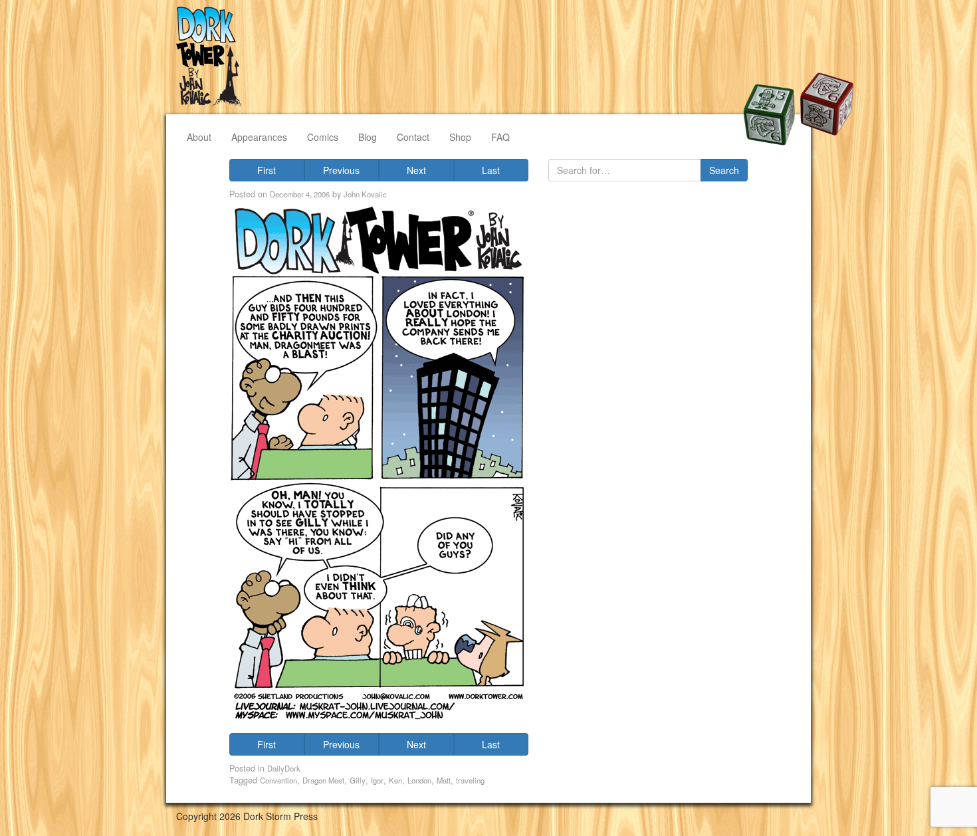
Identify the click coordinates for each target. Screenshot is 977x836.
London (419, 780)
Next (416, 170)
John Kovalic (365, 194)
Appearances (259, 137)
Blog (367, 137)
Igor (377, 780)
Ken (395, 780)
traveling (470, 780)
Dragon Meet (323, 780)
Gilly (358, 780)
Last (491, 170)
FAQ (500, 137)
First (266, 170)
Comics (322, 137)
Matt (444, 780)
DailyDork (283, 768)
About (199, 137)
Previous (341, 170)
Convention (278, 780)
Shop (460, 137)
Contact (413, 137)
